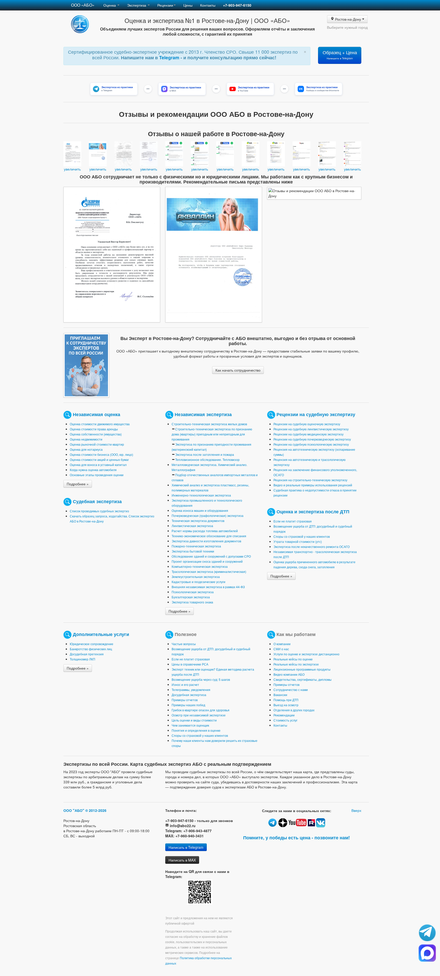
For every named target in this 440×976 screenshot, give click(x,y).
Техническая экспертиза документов (198, 520)
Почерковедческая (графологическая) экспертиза (207, 515)
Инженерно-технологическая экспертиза (201, 495)
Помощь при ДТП (285, 700)
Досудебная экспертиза (189, 694)
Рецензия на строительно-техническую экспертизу (310, 480)
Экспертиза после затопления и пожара (204, 454)
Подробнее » (78, 483)
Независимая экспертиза (203, 414)
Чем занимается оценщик (190, 725)
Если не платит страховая (292, 521)
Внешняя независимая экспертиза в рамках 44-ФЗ (208, 587)
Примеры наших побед (188, 705)
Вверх (356, 810)
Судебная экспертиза (97, 501)
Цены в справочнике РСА (190, 664)
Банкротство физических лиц (91, 649)
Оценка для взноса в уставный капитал (98, 464)
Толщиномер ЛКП (82, 659)
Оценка (110, 5)
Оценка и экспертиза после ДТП (313, 511)
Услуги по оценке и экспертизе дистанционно (306, 654)
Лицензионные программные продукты (302, 669)
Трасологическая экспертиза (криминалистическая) (209, 571)
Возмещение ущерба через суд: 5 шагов (201, 679)
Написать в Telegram (186, 847)
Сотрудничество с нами (290, 689)
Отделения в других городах (293, 710)
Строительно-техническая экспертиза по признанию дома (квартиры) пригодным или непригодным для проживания (212, 434)
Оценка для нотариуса (86, 449)
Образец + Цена (340, 54)
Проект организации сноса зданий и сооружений (207, 561)
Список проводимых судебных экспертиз (99, 511)
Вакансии (280, 694)
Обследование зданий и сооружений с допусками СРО (211, 556)
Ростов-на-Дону (348, 19)
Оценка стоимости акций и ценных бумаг (99, 459)
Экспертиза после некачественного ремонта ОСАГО (311, 546)
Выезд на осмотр (285, 705)
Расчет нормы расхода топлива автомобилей (205, 531)
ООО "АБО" (73, 810)
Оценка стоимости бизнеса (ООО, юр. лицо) (101, 454)
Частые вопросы (184, 644)
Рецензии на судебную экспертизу (316, 414)
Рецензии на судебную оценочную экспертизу (306, 424)
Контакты (207, 5)
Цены (188, 5)
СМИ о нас (281, 649)
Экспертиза (137, 5)
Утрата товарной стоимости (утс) (297, 541)
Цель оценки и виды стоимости (194, 720)
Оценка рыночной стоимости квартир (97, 444)
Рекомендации (284, 715)
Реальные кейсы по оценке (293, 659)
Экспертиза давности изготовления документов (206, 541)
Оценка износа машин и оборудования (200, 510)
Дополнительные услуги (101, 634)
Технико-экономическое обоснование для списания (209, 536)
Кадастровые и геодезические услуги (198, 581)
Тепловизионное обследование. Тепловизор (207, 459)
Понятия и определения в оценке (196, 730)
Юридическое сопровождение (91, 644)
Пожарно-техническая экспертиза (196, 546)
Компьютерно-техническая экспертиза (200, 566)
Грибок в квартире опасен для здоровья (200, 710)
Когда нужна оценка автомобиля (93, 470)
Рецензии (165, 5)
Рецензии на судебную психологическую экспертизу (311, 444)
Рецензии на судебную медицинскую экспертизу (308, 434)
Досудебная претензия (87, 654)
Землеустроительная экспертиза (196, 576)
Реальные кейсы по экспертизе (296, 664)
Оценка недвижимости (86, 439)
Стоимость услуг (285, 720)
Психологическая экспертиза (193, 592)
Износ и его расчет (185, 684)
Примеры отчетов (185, 700)
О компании (282, 644)
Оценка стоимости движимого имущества (100, 424)
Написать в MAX (182, 859)
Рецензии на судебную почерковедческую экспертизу (312, 439)
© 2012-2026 (95, 810)
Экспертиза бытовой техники (193, 551)
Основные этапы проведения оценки (96, 475)
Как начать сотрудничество (237, 370)
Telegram (170, 57)
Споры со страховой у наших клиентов (301, 536)
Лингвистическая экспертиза (192, 526)
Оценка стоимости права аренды (94, 429)
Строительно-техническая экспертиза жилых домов (209, 424)
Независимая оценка (96, 414)
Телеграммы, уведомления (191, 689)
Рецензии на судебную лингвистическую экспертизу (311, 429)
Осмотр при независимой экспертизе (199, 715)
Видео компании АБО (289, 674)
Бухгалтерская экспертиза (191, 597)
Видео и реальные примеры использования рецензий (312, 485)
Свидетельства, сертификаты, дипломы (302, 679)
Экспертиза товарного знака (192, 602)
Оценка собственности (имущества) (96, 434)
